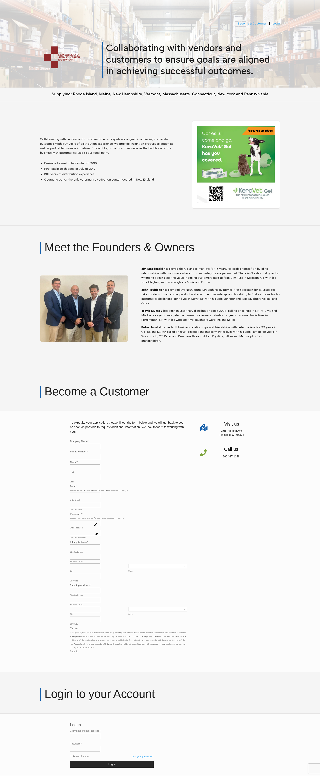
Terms (74, 628)
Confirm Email (76, 509)
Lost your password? (143, 756)
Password (76, 514)
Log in (112, 764)
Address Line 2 (76, 561)
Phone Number (79, 451)
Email (73, 486)
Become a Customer (252, 23)
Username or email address (85, 730)
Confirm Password (78, 537)
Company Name (79, 441)
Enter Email (75, 500)
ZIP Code (74, 581)
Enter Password (76, 528)
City (71, 571)
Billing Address (79, 542)
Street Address (76, 552)
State (130, 571)
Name (74, 462)
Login (276, 23)
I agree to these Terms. (83, 647)
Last (72, 482)
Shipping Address (80, 585)
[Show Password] (95, 524)
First (72, 472)
